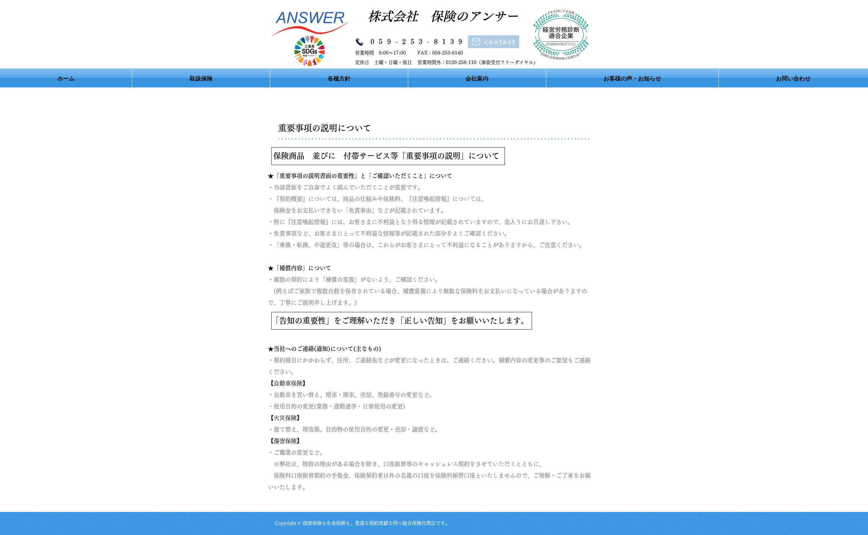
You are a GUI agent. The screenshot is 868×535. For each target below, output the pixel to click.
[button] (339, 77)
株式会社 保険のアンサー (436, 16)
